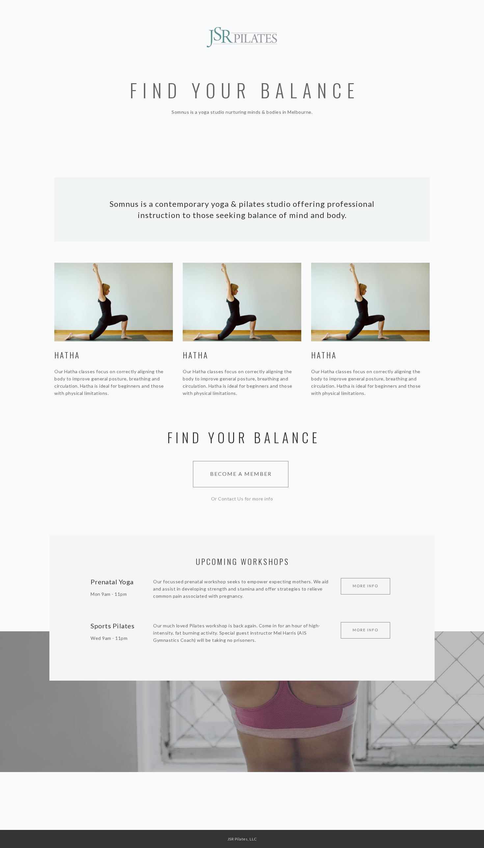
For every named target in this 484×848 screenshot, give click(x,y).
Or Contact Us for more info (242, 498)
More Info (365, 586)
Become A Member (241, 474)
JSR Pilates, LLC (242, 838)
